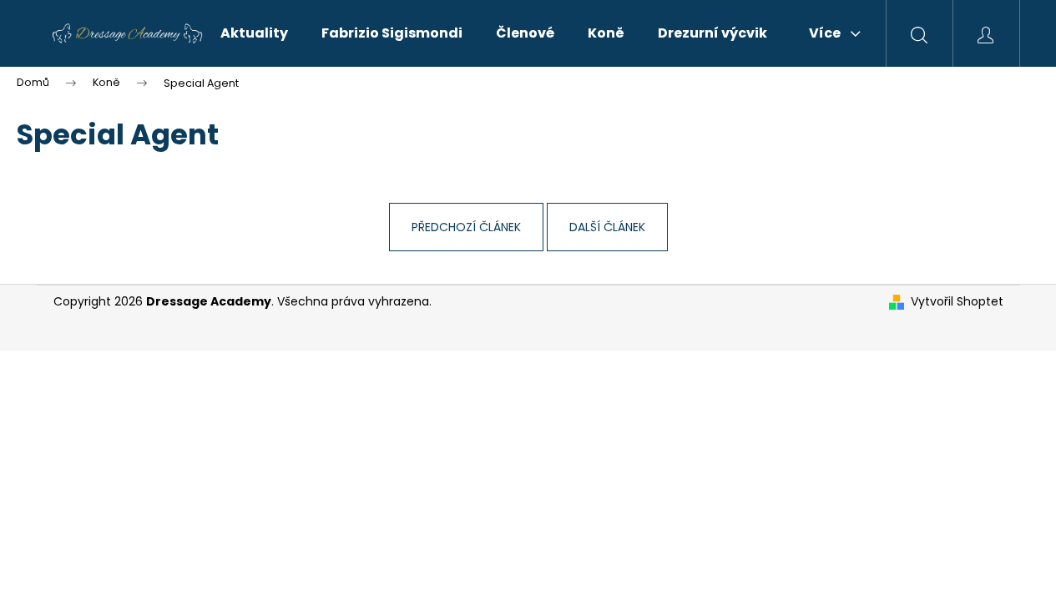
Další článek (607, 227)
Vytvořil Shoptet (957, 302)
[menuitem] (254, 33)
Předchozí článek (466, 227)
